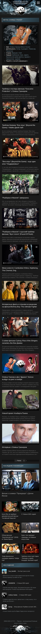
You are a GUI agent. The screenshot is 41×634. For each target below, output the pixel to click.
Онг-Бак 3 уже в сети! (24, 571)
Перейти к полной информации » (17, 61)
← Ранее (18, 460)
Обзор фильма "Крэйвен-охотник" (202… (25, 606)
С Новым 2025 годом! (23, 583)
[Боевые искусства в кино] (20, 10)
